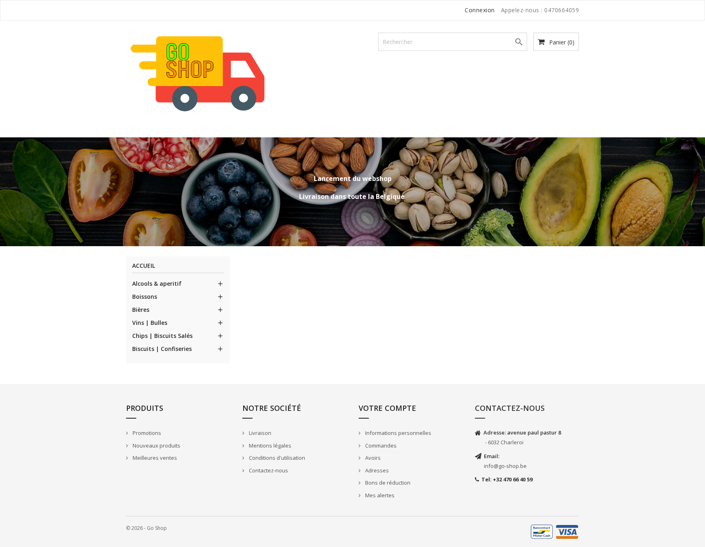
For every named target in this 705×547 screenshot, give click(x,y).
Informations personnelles (397, 433)
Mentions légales (269, 445)
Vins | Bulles (149, 322)
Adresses (376, 470)
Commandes (380, 445)
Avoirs (372, 457)
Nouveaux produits (155, 445)
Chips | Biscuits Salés (162, 336)
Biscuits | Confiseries (162, 349)
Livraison (259, 433)
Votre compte (387, 408)
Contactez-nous (268, 470)
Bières (140, 309)
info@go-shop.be (505, 466)
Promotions (146, 433)
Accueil (143, 265)
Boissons (144, 296)
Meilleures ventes (154, 457)
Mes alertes (379, 495)
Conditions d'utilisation (276, 457)
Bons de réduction (387, 482)
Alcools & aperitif (157, 283)
